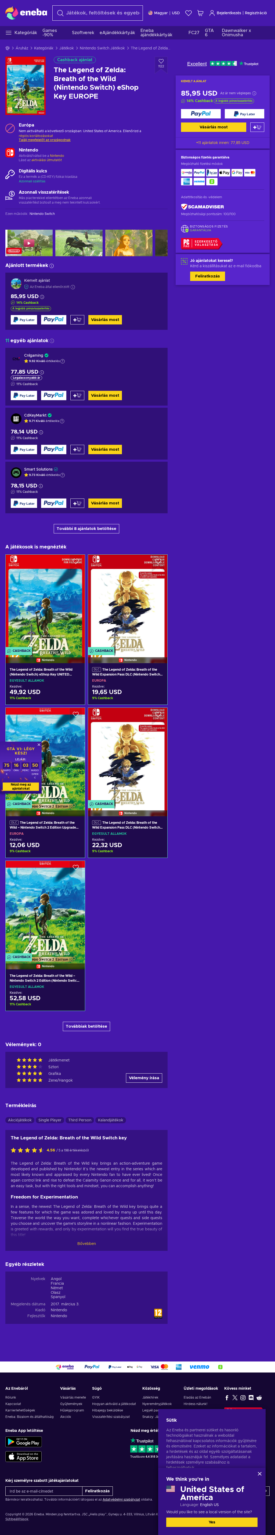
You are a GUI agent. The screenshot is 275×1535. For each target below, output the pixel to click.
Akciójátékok (20, 1120)
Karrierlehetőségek (20, 1410)
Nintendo (57, 155)
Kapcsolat (13, 1404)
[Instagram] (243, 1397)
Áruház (22, 48)
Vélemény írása (144, 1078)
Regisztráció (256, 13)
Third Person (79, 1120)
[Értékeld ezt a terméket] (29, 1150)
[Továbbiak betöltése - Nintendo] (10, 153)
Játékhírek (150, 1397)
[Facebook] (227, 1397)
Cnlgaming (33, 355)
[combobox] (97, 13)
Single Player (49, 1120)
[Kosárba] (257, 127)
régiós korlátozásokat (36, 136)
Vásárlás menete (73, 1397)
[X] (235, 1397)
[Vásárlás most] (201, 113)
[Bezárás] (260, 1474)
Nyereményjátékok (157, 1404)
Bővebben (86, 1244)
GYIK (96, 1397)
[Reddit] (259, 1397)
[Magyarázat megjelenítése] (62, 361)
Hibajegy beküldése (107, 1410)
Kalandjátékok (110, 1120)
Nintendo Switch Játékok (102, 48)
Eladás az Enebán (197, 1397)
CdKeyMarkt (35, 415)
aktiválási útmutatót (46, 160)
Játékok (66, 48)
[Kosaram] (200, 13)
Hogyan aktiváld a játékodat (114, 1404)
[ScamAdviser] (202, 207)
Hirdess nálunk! (195, 1404)
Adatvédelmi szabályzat (121, 1499)
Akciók (65, 1416)
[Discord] (251, 1397)
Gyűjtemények (71, 1404)
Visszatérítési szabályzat (111, 1416)
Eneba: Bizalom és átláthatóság (29, 1416)
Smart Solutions (38, 469)
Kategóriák (43, 48)
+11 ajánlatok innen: (222, 143)
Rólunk (10, 1397)
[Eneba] (26, 12)
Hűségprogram (72, 1410)
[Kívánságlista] (188, 13)
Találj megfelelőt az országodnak (45, 140)
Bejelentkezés (229, 13)
